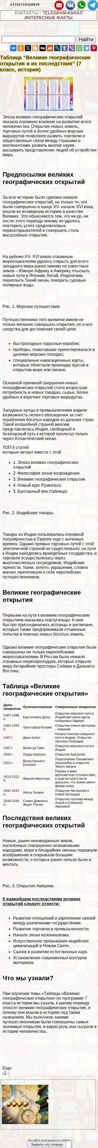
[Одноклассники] (21, 48)
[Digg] (42, 48)
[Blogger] (35, 48)
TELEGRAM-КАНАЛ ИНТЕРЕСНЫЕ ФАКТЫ (54, 15)
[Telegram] (86, 48)
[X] (28, 48)
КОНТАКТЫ (26, 13)
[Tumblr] (64, 48)
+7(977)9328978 (24, 5)
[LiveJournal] (57, 48)
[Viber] (72, 48)
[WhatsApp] (79, 48)
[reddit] (50, 48)
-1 (4, 1073)
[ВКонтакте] (13, 48)
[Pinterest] (94, 48)
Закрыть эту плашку (47, 1144)
